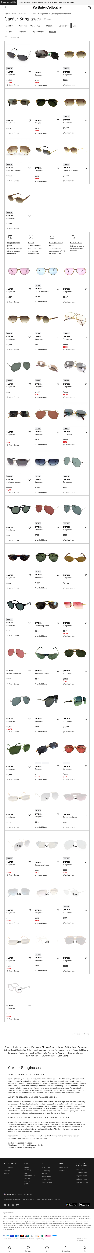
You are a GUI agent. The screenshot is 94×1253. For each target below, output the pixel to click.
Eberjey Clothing (76, 1053)
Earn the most (76, 242)
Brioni (7, 1047)
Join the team (81, 1179)
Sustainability (81, 1172)
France (5, 1239)
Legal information (28, 1199)
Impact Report (81, 1176)
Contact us (63, 1171)
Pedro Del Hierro (80, 1050)
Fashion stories (82, 1182)
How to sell (46, 1167)
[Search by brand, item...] (4, 7)
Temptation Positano (17, 1053)
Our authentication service (29, 1175)
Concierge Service (7, 1172)
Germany (32, 1239)
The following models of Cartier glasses (62, 1136)
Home (7, 13)
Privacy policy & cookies (51, 1199)
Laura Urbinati (48, 1055)
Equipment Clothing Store (43, 1047)
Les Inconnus (40, 1050)
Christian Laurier (20, 1047)
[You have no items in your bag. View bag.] (89, 7)
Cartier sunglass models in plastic (22, 1147)
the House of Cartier (57, 1083)
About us (79, 1169)
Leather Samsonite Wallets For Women (47, 1053)
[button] (89, 7)
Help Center (63, 1167)
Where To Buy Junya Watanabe (72, 1047)
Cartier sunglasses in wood (19, 1142)
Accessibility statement (12, 1199)
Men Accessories (28, 13)
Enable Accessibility (8, 2)
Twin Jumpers (32, 1055)
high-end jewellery (69, 1101)
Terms (38, 1199)
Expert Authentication (34, 244)
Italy (42, 1239)
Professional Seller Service (47, 1181)
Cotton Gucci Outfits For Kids (17, 1050)
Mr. (68, 1050)
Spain (38, 1239)
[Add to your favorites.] (29, 72)
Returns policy (27, 1182)
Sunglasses (43, 13)
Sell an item (46, 1176)
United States (24, 1239)
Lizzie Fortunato (56, 1050)
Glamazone (63, 1055)
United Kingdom (13, 1239)
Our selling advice (46, 1172)
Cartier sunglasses (43, 1127)
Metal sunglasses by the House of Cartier (25, 1145)
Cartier (15, 13)
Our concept (8, 1167)
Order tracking (27, 1168)
